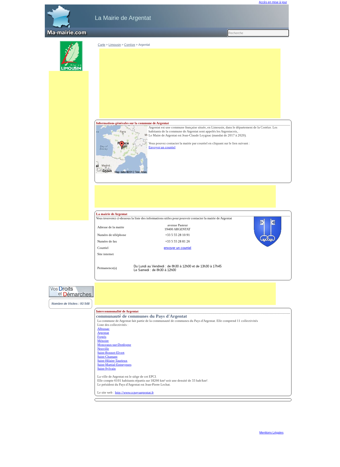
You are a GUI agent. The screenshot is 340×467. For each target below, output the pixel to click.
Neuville (103, 348)
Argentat (103, 333)
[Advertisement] (69, 145)
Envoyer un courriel (162, 147)
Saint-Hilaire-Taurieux (112, 360)
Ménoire (103, 341)
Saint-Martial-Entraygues (114, 364)
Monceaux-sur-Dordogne (114, 345)
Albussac (103, 329)
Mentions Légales (271, 432)
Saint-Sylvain (106, 368)
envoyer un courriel (177, 248)
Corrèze (129, 45)
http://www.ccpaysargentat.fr (134, 392)
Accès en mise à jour (273, 2)
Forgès (101, 337)
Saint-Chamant (107, 356)
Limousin (115, 45)
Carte (101, 45)
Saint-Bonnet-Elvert (110, 352)
